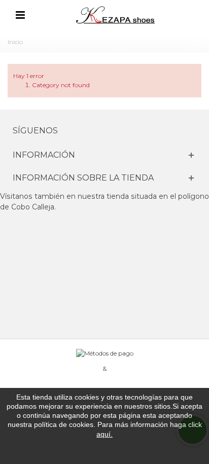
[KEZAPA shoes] (116, 14)
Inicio (15, 42)
